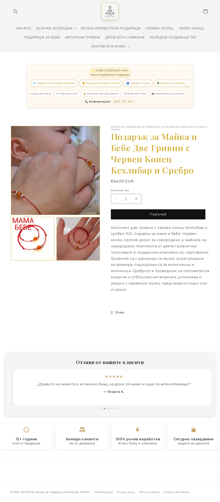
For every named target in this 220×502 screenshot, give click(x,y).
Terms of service (149, 492)
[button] (15, 11)
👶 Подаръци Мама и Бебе (100, 83)
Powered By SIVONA (77, 492)
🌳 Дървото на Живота (172, 83)
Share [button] (119, 312)
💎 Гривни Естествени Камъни (54, 83)
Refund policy (104, 492)
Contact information (176, 492)
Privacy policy (126, 492)
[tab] (101, 408)
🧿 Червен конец (138, 83)
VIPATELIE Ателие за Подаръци (42, 492)
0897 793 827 (123, 101)
